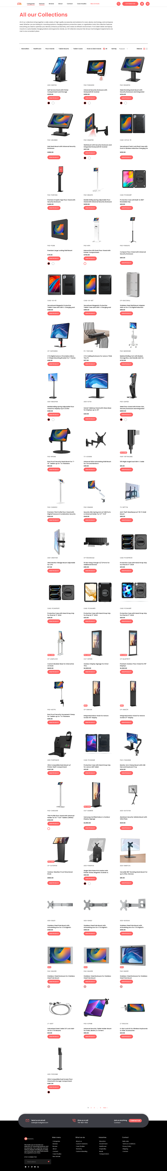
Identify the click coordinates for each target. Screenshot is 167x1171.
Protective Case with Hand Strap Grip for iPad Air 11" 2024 (133, 564)
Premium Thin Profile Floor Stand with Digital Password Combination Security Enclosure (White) (61, 514)
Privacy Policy (127, 1146)
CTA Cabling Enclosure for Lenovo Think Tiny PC (98, 357)
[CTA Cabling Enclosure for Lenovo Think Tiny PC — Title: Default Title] (98, 335)
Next (105, 1108)
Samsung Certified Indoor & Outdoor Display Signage (97, 818)
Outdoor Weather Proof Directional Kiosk (60, 873)
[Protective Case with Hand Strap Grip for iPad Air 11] (134, 542)
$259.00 (87, 94)
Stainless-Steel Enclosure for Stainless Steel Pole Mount (61, 977)
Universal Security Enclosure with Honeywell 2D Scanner (95, 91)
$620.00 (50, 668)
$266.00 (50, 152)
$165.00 (50, 930)
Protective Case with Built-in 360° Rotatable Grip (132, 201)
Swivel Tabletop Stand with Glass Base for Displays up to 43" (97, 409)
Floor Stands (49, 49)
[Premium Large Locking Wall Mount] (61, 230)
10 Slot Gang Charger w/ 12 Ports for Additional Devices (97, 564)
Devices (42, 3)
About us (79, 1141)
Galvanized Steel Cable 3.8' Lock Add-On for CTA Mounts (60, 1030)
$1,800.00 (87, 823)
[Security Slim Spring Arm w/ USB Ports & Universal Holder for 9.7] (98, 491)
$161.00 (122, 258)
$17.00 (49, 567)
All (106, 49)
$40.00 (86, 414)
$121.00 (86, 875)
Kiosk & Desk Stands (94, 49)
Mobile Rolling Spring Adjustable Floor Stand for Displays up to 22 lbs (60, 408)
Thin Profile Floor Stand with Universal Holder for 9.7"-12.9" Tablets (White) (60, 817)
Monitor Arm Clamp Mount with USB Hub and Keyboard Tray (132, 766)
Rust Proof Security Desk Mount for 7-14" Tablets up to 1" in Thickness (60, 463)
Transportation (104, 1154)
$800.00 (123, 411)
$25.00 (49, 617)
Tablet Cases (78, 49)
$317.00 (86, 149)
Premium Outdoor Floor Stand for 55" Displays (133, 665)
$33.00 (122, 567)
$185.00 (50, 310)
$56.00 (86, 1033)
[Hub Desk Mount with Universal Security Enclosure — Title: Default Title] (61, 124)
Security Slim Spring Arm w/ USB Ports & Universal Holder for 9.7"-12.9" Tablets (97, 514)
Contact (70, 3)
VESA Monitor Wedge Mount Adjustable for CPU (61, 564)
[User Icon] (142, 4)
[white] (53, 103)
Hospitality (102, 1149)
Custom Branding (81, 1151)
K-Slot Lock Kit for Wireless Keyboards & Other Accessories (134, 1030)
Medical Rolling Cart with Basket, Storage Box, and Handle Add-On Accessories (132, 358)
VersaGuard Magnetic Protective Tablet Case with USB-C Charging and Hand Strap (61, 307)
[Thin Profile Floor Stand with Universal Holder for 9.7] (61, 795)
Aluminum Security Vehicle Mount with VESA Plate (133, 818)
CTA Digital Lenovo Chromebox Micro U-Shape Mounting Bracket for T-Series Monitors (61, 358)
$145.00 (86, 516)
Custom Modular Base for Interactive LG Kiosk (60, 665)
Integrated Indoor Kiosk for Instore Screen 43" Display (96, 717)
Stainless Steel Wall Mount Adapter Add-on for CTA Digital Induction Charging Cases (132, 307)
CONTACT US (135, 1121)
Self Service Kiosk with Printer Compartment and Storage (57, 91)
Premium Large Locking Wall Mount (59, 250)
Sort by (114, 48)
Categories (31, 3)
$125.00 (50, 411)
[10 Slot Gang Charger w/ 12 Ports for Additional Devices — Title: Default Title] (98, 542)
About (60, 3)
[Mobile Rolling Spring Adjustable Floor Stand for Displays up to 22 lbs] (61, 386)
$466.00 (50, 204)
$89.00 (122, 516)
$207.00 (50, 769)
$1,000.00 (123, 668)
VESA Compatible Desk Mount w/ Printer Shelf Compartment (59, 766)
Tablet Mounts (64, 49)
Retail (101, 1151)
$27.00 (86, 360)
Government (103, 1144)
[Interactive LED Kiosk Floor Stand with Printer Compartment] (98, 230)
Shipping (125, 1149)
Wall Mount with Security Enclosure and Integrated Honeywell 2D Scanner (98, 146)
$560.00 (50, 878)
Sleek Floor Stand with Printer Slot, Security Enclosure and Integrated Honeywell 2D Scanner (132, 408)
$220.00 (87, 204)
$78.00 (49, 255)
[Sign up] (48, 1162)
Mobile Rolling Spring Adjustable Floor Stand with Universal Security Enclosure (98, 201)
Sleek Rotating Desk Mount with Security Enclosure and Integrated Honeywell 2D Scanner (132, 92)
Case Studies (81, 3)
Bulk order (126, 1141)
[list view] (146, 49)
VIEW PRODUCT (54, 98)
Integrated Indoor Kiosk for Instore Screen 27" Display (132, 717)
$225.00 (50, 94)
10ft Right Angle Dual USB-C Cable (132, 462)
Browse (51, 3)
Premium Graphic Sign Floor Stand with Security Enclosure (61, 201)
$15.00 (122, 466)
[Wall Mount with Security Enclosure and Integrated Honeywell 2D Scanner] (98, 124)
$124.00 (123, 769)
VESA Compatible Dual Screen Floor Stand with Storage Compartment (60, 1080)
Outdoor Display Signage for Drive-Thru (96, 665)
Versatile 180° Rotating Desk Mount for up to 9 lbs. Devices (133, 873)
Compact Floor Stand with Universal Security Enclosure (133, 253)
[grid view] (144, 49)
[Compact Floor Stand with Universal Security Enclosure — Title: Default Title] (134, 230)
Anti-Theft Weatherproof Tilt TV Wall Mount (133, 513)
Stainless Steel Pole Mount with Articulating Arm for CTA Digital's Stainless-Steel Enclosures (59, 927)
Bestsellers (25, 49)
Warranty (79, 1149)
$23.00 (122, 1033)
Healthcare (37, 49)
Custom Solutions (82, 1144)
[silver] (48, 986)
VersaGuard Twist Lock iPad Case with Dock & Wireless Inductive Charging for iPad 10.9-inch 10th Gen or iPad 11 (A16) (134, 148)
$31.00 (86, 769)
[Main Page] (19, 4)
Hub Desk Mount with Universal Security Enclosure (61, 147)
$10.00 (49, 1033)
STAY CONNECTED (30, 1157)
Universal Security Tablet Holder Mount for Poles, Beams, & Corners (97, 1030)
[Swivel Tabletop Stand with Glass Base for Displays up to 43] (98, 386)
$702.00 (123, 360)
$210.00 (123, 152)
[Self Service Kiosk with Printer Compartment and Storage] (61, 69)
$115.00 (50, 719)
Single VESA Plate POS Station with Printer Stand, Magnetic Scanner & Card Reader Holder (96, 872)
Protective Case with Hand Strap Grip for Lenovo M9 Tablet (97, 766)
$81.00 (49, 466)
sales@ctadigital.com (39, 1123)
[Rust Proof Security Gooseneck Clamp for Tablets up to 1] (61, 694)
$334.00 (123, 94)
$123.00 (122, 823)
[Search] (119, 4)
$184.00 (50, 820)
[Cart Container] (148, 4)
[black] (48, 103)
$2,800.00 (87, 668)
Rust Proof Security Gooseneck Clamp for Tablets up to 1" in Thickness (61, 715)
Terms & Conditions (129, 1144)
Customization (130, 3)
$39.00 (86, 466)
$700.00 (87, 255)
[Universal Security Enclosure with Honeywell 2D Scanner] (98, 69)
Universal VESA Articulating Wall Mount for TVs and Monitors (97, 463)
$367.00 (50, 1083)
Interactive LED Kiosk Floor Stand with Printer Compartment (97, 251)
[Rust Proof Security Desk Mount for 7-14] (61, 441)
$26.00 (122, 204)
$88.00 (122, 310)
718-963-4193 (82, 1123)
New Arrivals (95, 4)
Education (102, 1141)
